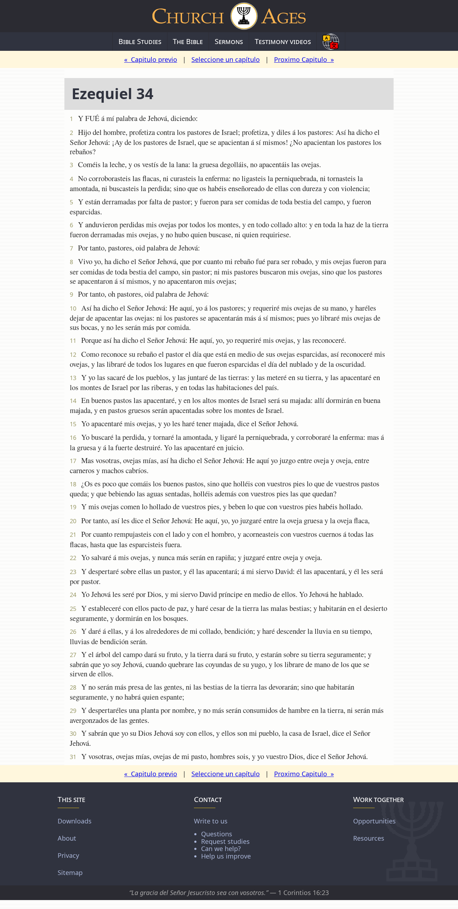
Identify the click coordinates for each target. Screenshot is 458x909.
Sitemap (70, 872)
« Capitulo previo (150, 59)
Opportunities (374, 821)
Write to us (222, 838)
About (67, 838)
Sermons (229, 41)
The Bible (188, 41)
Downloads (75, 821)
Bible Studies (139, 41)
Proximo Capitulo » (304, 59)
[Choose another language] (330, 41)
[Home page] (229, 16)
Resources (368, 838)
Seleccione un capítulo (225, 59)
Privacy (68, 855)
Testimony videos (283, 41)
